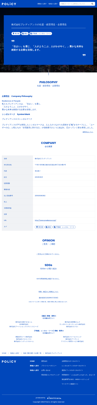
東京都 (40, 227)
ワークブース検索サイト (70, 384)
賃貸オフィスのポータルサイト (72, 370)
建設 (49, 227)
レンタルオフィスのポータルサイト (74, 366)
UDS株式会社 (23, 324)
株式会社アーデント (72, 339)
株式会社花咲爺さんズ (72, 322)
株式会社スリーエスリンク (72, 337)
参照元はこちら (88, 132)
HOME (4, 353)
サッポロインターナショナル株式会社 (72, 324)
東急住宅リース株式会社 (24, 337)
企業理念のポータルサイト (71, 361)
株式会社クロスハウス (23, 339)
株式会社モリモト (72, 326)
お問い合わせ (45, 370)
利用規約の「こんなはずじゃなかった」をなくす (78, 375)
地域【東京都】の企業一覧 (32, 353)
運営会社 (44, 361)
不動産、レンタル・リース (65, 227)
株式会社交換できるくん (24, 322)
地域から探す (53, 4)
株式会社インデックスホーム (24, 341)
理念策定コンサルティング (50, 375)
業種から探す (42, 4)
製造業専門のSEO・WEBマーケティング (75, 379)
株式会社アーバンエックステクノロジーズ (23, 326)
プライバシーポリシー (48, 366)
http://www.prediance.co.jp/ (45, 220)
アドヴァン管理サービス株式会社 (72, 341)
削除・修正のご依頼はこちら (48, 292)
